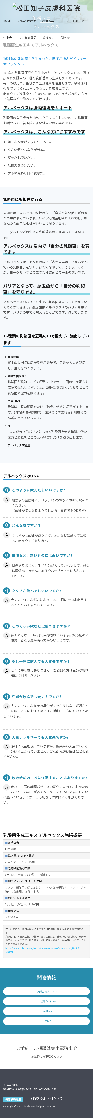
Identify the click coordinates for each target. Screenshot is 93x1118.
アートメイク (76, 21)
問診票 (65, 38)
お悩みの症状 (27, 21)
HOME (7, 21)
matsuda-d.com (25, 1106)
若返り (48, 1021)
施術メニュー (51, 21)
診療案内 (49, 38)
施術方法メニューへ (48, 991)
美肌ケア (48, 1011)
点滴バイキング (48, 1001)
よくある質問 (27, 38)
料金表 (7, 38)
